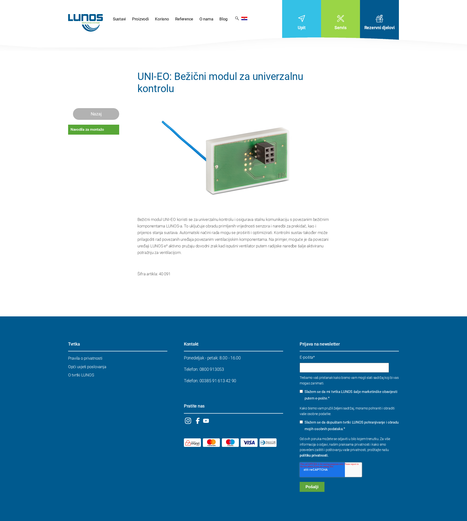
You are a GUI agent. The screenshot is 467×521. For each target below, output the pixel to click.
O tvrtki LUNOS (81, 375)
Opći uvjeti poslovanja (87, 366)
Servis (340, 27)
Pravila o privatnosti (85, 358)
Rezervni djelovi (379, 27)
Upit (301, 27)
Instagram (188, 421)
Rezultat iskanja (237, 18)
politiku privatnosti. (314, 455)
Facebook (197, 421)
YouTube (206, 421)
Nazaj (96, 113)
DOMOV (85, 23)
